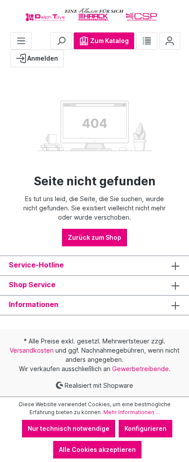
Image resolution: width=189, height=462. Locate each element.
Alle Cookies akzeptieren (97, 449)
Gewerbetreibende (140, 368)
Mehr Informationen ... (131, 412)
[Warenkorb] (70, 55)
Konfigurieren (145, 428)
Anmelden (42, 58)
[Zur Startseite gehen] (94, 14)
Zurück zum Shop (94, 237)
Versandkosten (32, 350)
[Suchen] (61, 41)
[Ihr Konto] (169, 41)
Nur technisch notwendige (68, 428)
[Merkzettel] (146, 41)
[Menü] (21, 41)
